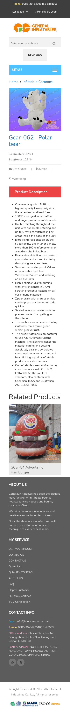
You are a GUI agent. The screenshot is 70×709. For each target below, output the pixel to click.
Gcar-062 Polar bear (30, 141)
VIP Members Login (46, 12)
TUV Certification (19, 602)
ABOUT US (16, 578)
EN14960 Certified (20, 596)
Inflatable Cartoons (37, 81)
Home (13, 81)
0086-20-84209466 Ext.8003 (36, 627)
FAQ (11, 584)
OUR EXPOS (16, 555)
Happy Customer (19, 590)
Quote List (15, 566)
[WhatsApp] (12, 662)
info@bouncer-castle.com (33, 621)
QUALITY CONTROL (21, 572)
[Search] (54, 43)
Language (18, 12)
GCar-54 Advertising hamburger (27, 470)
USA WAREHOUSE (20, 549)
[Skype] (20, 662)
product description (31, 191)
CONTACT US (17, 560)
